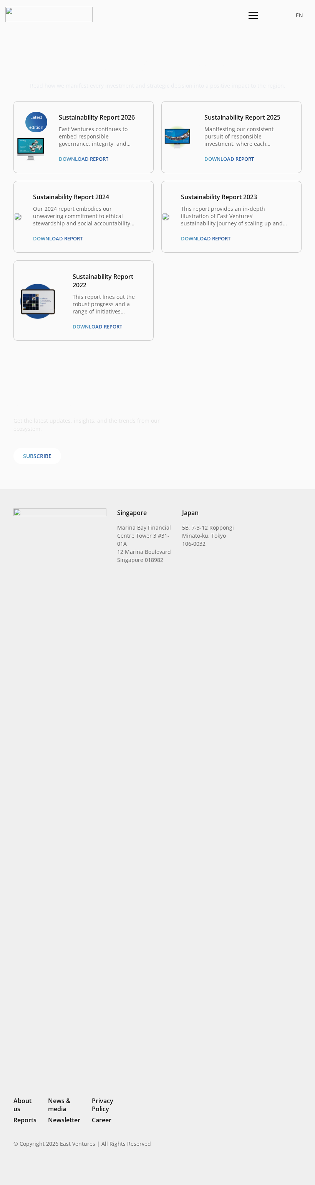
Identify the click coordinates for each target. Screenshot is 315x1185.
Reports (24, 1120)
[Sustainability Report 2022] (37, 286)
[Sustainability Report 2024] (18, 216)
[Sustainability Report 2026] (30, 140)
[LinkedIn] (247, 1168)
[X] (273, 1168)
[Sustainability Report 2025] (177, 129)
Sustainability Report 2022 (103, 280)
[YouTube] (298, 1168)
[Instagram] (259, 1168)
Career (101, 1120)
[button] (271, 15)
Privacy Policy (102, 1105)
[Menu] (252, 15)
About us (22, 1105)
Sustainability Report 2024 (71, 197)
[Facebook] (286, 1168)
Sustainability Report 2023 (219, 197)
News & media (59, 1105)
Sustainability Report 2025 (242, 117)
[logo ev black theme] (49, 14)
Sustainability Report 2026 (97, 117)
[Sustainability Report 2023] (165, 216)
